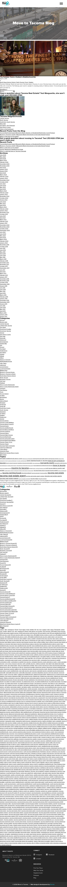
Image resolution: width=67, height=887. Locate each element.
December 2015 (4, 300)
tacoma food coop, (12, 800)
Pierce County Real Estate (7, 385)
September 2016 (4, 284)
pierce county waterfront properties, (19, 764)
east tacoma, (33, 671)
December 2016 (4, 279)
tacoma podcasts (36, 473)
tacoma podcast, (18, 809)
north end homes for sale (40, 468)
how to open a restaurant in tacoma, (10, 705)
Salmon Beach (4, 401)
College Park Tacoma (6, 325)
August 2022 (3, 200)
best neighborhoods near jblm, (23, 646)
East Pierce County (5, 127)
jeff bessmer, (36, 712)
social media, (33, 778)
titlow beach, (27, 830)
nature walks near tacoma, (53, 742)
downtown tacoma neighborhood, (57, 669)
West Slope (3, 455)
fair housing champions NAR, (13, 676)
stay (1, 631)
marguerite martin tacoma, (23, 721)
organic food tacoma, (48, 753)
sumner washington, (53, 791)
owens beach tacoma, (18, 755)
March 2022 (3, 207)
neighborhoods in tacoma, (7, 746)
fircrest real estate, (18, 680)
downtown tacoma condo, (40, 669)
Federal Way (3, 343)
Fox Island (2, 349)
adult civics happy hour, (27, 635)
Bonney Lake (3, 322)
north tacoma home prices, (15, 752)
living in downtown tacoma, (42, 716)
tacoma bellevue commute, (49, 793)
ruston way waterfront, (27, 773)
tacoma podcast (26, 473)
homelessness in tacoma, (33, 694)
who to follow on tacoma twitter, (40, 843)
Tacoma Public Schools (6, 435)
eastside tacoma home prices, (55, 671)
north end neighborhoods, (24, 750)
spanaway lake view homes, (21, 786)
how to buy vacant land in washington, (54, 699)
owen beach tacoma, (6, 755)
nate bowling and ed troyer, (25, 742)
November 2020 (4, 227)
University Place (4, 451)
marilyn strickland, (47, 721)
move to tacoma (59, 465)
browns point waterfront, (18, 653)
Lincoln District (4, 367)
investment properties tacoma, (20, 708)
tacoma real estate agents (53, 476)
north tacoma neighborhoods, (31, 752)
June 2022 (3, 202)
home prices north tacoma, (18, 694)
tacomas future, (57, 823)
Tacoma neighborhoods (6, 428)
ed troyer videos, (13, 674)
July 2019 (2, 248)
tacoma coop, (28, 796)
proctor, (7, 768)
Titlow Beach (3, 449)
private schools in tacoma (9, 470)
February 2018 (4, 261)
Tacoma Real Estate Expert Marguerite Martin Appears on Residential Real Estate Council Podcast (27, 133)
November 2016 (4, 280)
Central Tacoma (4, 118)
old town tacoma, (5, 753)
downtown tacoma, (27, 669)
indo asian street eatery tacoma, (39, 707)
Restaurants (3, 397)
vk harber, (8, 834)
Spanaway (3, 412)
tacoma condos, (19, 796)
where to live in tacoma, (11, 843)
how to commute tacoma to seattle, (31, 701)
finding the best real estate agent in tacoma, (33, 678)
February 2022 (4, 209)
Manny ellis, (57, 719)
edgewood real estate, (40, 674)
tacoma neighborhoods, (18, 807)
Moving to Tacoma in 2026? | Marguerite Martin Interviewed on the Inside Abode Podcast (25, 134)
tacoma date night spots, (39, 796)
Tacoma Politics (4, 433)
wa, (25, 834)
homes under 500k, (39, 696)
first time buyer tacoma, (42, 680)
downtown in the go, (6, 667)
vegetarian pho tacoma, (47, 832)
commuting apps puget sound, (13, 660)
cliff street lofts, (46, 658)
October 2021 (4, 214)
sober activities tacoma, (7, 778)
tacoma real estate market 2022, (55, 814)
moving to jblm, (37, 737)
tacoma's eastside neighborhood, (37, 823)
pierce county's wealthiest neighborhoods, (42, 764)
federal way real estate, (47, 676)
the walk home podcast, (54, 825)
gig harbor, (20, 685)
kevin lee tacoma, (45, 712)
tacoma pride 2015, (56, 809)
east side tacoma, (24, 671)
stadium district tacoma (23, 470)
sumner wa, (44, 791)
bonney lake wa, (56, 651)
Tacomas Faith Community (7, 446)
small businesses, (59, 777)
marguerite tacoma (3, 465)
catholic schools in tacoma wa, (42, 655)
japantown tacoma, (5, 712)
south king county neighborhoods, (14, 782)
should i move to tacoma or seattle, (44, 777)
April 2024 (3, 173)
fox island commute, (16, 681)
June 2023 (3, 185)
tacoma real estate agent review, (45, 811)
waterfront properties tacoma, (41, 836)
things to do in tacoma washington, (56, 827)
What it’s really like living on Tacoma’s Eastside (13, 151)
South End (3, 404)
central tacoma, (55, 655)
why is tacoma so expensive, (58, 843)
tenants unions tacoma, (20, 825)
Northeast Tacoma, (45, 752)
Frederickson (3, 351)
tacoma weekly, (8, 823)
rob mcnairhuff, (40, 771)
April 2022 (3, 205)
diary (6, 629)
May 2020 (3, 236)
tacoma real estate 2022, (14, 811)
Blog (35, 878)
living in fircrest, (54, 716)
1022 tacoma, (47, 631)
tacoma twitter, (59, 820)
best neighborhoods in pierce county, (50, 644)
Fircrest (2, 347)
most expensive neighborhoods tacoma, (52, 734)
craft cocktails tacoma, (29, 664)
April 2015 (3, 311)
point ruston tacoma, (13, 766)
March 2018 (3, 259)
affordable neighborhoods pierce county (11, 458)
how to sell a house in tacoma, (55, 705)
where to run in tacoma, (24, 843)
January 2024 (4, 178)
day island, (49, 664)
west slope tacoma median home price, (38, 838)
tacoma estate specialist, (47, 798)
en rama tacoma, (60, 674)
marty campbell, (57, 721)
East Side (2, 336)
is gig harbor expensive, (36, 708)
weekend (20, 631)
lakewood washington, (31, 714)
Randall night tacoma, (20, 769)
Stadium (31, 82)
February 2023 (4, 192)
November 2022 (4, 196)
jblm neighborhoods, (26, 712)
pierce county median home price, (39, 759)
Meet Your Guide (38, 870)
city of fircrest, (37, 658)
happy (24, 629)
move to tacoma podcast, (17, 735)
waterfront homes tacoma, (49, 834)
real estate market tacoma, (47, 769)
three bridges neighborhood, (15, 830)
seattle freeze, (29, 775)
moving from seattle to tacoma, (23, 737)
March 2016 (3, 295)
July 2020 (3, 232)
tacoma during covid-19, (53, 796)
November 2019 (4, 244)
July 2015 (2, 306)
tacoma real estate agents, (16, 812)
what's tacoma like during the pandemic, (22, 841)
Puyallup (2, 395)
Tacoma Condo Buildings (7, 422)
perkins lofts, (13, 757)
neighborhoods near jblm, (7, 748)
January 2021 (3, 223)
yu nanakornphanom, (5, 845)
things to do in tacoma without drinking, (29, 829)
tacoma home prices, (11, 802)
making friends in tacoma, (36, 719)
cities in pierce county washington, (14, 658)
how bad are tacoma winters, (17, 698)
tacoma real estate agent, (28, 811)
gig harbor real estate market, (12, 687)
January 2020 (4, 243)
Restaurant (57, 629)
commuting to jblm (3, 460)
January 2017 (3, 277)
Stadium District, (42, 787)
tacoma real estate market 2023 (24, 478)
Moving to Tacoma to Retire (8, 374)
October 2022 (4, 198)
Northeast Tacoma (5, 379)
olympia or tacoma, (36, 753)
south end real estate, (21, 780)
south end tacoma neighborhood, (48, 780)
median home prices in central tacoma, (25, 726)
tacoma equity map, (34, 798)
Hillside (2, 356)
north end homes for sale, (10, 750)
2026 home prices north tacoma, (28, 633)
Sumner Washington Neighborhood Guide (11, 149)
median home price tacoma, (29, 725)
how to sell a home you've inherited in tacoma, (34, 705)
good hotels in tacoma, (38, 687)
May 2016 (2, 291)
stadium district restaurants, (27, 789)
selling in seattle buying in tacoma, (9, 777)
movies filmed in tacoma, (32, 735)
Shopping (2, 403)
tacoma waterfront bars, (48, 821)
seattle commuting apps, (18, 775)
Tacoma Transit (4, 444)
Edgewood (3, 340)
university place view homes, (39, 830)
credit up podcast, (41, 664)
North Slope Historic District (8, 82)
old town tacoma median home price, (20, 753)
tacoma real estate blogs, (31, 812)
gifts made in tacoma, (11, 685)
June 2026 (3, 155)
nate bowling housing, (39, 742)
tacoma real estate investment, (48, 812)
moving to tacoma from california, (9, 739)
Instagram (39, 855)
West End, (63, 836)
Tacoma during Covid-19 (6, 424)
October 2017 (4, 266)
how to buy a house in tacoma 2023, (32, 699)
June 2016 (3, 289)
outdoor (44, 629)
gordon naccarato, (33, 689)
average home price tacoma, (44, 638)
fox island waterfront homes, (26, 683)
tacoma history (30, 470)
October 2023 (4, 182)
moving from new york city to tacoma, (50, 735)
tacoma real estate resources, (46, 816)
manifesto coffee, (49, 719)
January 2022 (4, 210)
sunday (5, 631)
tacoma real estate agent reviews (35, 476)
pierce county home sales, (11, 759)
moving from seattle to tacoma (5, 468)
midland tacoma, (56, 728)
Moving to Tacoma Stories (7, 372)
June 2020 (3, 234)
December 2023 (4, 180)
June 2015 (3, 307)
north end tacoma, (37, 750)
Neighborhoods (38, 873)
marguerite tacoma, (36, 721)
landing (32, 629)
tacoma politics (43, 473)
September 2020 (5, 230)
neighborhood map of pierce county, (10, 744)
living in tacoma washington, (30, 717)
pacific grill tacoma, (30, 755)
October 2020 (4, 228)
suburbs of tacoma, (35, 791)
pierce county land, (24, 759)
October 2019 (4, 246)
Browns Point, (7, 653)
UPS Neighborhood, (52, 830)
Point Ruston (3, 390)
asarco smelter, (31, 638)
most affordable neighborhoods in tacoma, (38, 730)
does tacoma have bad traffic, (57, 665)
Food (20, 629)
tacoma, (61, 791)
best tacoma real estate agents (40, 458)
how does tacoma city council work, (35, 698)
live (38, 629)
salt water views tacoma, (49, 773)
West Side (3, 124)
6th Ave (2, 320)
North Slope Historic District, (58, 750)
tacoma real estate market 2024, (28, 816)
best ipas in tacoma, (16, 644)
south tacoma (16, 470)
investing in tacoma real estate (24, 463)
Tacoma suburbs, (9, 820)
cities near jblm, (28, 658)
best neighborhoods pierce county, (42, 646)
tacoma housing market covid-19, (48, 804)
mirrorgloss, (10, 730)
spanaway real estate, (56, 786)
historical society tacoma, (49, 692)
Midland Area (3, 370)
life (35, 629)
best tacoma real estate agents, (18, 651)
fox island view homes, (11, 683)
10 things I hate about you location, (33, 631)
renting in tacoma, (5, 771)
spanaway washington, (6, 787)
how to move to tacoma (11, 463)
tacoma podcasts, (28, 809)
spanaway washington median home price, (25, 787)
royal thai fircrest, (11, 773)
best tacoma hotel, (58, 647)
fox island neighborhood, (42, 681)
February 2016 (4, 297)
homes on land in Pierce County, (25, 696)
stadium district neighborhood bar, (9, 789)
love (40, 629)
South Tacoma (4, 410)
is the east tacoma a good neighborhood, (54, 710)
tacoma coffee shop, (45, 794)
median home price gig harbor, (55, 723)
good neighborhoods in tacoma (37, 461)
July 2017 (2, 270)
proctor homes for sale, (16, 768)
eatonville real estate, (25, 673)
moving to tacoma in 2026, (11, 741)
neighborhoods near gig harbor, (50, 746)
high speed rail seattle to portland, (33, 690)
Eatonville (2, 338)
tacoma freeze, (22, 800)
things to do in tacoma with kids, (9, 829)
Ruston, (18, 773)
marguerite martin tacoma (60, 463)
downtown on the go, (18, 667)
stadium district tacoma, (42, 789)
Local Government (5, 369)
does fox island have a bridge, (26, 665)
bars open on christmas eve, (30, 640)
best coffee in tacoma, (52, 642)
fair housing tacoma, (27, 676)
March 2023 (3, 191)
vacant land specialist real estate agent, (19, 832)
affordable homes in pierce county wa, (44, 635)
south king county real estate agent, (34, 782)
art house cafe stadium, (20, 638)
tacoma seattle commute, (49, 818)
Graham (2, 354)
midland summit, (47, 728)
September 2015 (4, 302)
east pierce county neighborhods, (9, 671)
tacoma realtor (34, 478)
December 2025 (4, 164)
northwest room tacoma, (58, 752)
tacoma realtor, (59, 816)
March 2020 (3, 239)
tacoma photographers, (32, 807)
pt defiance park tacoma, (46, 768)
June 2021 (3, 216)
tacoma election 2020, (22, 798)
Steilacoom (3, 417)
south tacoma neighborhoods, (41, 784)
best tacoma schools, (45, 651)
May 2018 (2, 257)
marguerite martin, (10, 721)
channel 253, (17, 656)
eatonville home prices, (12, 673)
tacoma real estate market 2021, (37, 814)
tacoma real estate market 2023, (9, 816)
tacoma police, (37, 809)
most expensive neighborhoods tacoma (42, 465)
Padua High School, (41, 755)
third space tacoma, (46, 829)
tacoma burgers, (20, 794)
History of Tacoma (5, 359)
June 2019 (3, 250)
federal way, (36, 676)
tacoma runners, (27, 818)
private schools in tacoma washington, (45, 766)
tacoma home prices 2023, (40, 802)
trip (13, 631)
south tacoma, (49, 782)
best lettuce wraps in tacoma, (30, 644)
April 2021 (3, 218)
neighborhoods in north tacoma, (30, 744)
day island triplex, (13, 665)
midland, (40, 728)
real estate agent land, (32, 769)
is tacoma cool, (29, 710)
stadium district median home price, (57, 787)
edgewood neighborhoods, (26, 674)
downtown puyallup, (29, 667)
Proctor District (4, 394)
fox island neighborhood (11, 460)
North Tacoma (20, 82)
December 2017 (4, 262)
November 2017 (4, 264)
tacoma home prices (39, 470)
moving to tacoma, (60, 737)
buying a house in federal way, (56, 653)
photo (52, 629)
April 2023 (3, 189)
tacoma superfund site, (20, 820)
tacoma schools (43, 478)
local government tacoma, (45, 717)
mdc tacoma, (8, 723)
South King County (5, 408)
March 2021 (3, 219)
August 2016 (3, 286)
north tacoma (49, 468)
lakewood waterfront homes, (46, 714)
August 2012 (3, 316)
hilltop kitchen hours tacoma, (12, 692)
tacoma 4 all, (3, 793)
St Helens (2, 413)
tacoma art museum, (26, 793)
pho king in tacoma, (27, 757)
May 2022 (3, 203)
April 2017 (3, 271)
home (27, 629)
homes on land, (11, 696)
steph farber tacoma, (55, 789)
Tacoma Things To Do (6, 442)
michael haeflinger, (18, 728)
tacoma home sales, (6, 804)
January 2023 (4, 194)
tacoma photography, (45, 807)
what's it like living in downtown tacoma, (41, 839)
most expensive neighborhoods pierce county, (28, 734)
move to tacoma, (5, 735)
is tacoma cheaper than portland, (15, 710)
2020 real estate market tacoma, (9, 633)
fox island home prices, (28, 681)
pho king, (19, 757)
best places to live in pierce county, (10, 647)
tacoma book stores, (9, 794)
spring (62, 629)
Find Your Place (38, 868)
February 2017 (4, 275)
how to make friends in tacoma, (20, 703)
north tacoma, (4, 752)
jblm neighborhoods (36, 463)
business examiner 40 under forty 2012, (37, 653)
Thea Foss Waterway (6, 447)
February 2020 (4, 241)
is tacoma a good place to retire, (52, 708)
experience (11, 629)
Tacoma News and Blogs (7, 429)
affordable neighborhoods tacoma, (38, 637)
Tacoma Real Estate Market (7, 440)
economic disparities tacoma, (40, 673)
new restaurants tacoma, (44, 748)
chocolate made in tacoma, (48, 656)
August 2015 (3, 304)
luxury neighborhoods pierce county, (19, 719)
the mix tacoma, (42, 825)
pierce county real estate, (31, 760)
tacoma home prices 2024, (55, 802)
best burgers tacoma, (27, 642)
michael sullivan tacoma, (31, 728)
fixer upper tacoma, (54, 680)
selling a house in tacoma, (56, 775)
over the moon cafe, (60, 753)
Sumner (2, 419)
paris (48, 629)
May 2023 (3, 187)
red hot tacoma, (59, 769)
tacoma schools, (37, 818)
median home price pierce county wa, (10, 725)
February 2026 (4, 162)
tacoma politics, (46, 809)
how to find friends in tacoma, (50, 701)
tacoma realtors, (4, 818)
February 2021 (4, 221)
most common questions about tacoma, (20, 732)
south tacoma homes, (10, 784)
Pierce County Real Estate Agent (9, 386)
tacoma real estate (56, 473)
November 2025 (4, 166)
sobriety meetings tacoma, (21, 778)
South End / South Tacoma (7, 122)
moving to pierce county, (48, 737)
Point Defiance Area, (59, 764)
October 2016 (4, 282)
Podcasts (2, 388)
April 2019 (3, 254)
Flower (16, 629)
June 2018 (3, 255)
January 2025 (4, 169)
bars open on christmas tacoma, (47, 640)
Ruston (2, 399)
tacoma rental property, (16, 818)
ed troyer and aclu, (53, 673)
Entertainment (4, 342)
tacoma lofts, (11, 805)
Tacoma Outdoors (5, 431)
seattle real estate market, (41, 775)
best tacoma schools (53, 458)
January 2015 (3, 314)
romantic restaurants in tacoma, (53, 771)
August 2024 (4, 171)
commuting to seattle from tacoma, (21, 662)
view (16, 631)
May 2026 (3, 157)
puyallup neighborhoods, (7, 769)
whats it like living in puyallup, (42, 841)
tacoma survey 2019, (33, 820)
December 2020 (4, 225)
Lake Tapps (3, 363)
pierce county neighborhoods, (15, 760)
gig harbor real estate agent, (46, 685)
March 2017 (3, 273)
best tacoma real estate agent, (38, 649)
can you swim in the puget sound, (24, 655)
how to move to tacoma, (36, 703)
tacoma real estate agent (13, 475)
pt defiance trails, (59, 768)
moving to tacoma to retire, (27, 741)
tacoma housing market (51, 470)
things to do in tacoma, (40, 827)
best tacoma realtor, (33, 651)
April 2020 (3, 237)
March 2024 (3, 175)
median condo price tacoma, (20, 723)
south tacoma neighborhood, (25, 784)
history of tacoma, (61, 692)
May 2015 (2, 309)
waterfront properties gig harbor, (23, 836)
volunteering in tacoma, (17, 834)
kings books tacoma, (56, 712)
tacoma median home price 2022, (25, 805)
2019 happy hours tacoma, (58, 631)
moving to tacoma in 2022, (45, 739)
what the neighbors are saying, (21, 839)
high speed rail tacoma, (49, 690)
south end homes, (56, 778)
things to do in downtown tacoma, (23, 827)
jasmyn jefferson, (16, 712)
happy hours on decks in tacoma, (14, 690)
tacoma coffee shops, (57, 794)
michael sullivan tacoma (11, 465)
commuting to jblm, (5, 662)
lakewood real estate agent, (17, 714)
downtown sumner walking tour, (13, 669)
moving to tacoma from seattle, (28, 739)
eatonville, (3, 673)
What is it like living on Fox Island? (9, 136)
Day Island (3, 327)
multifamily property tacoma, (54, 741)
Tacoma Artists (4, 421)
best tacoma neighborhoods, (21, 649)
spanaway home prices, (6, 786)
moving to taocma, (40, 741)
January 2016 (3, 298)
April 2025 (3, 167)
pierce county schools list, (24, 762)
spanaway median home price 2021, (39, 786)
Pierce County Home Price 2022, (42, 757)
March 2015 (3, 313)
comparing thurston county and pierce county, (44, 662)
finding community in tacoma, (12, 678)
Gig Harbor (3, 352)
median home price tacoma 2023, (46, 725)
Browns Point (61, 458)
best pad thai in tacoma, (58, 646)
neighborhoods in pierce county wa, (49, 744)
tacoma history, (54, 800)
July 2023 (2, 184)
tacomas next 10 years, (6, 825)
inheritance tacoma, (54, 707)
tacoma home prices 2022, (25, 802)
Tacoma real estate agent (7, 438)
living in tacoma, (17, 717)
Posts (26, 82)
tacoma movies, (39, 805)
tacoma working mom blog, (20, 823)
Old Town (2, 381)
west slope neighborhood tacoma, (17, 838)
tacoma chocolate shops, (32, 794)
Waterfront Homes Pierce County (9, 453)
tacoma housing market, (32, 804)
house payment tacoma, (52, 696)
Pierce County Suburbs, (38, 762)
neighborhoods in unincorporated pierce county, (28, 746)
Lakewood (3, 365)
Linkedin (38, 859)
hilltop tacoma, (37, 692)
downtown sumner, (40, 667)
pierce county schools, (10, 762)
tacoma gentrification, (33, 800)
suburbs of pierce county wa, (21, 791)
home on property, (5, 694)
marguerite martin (47, 463)
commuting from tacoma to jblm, (31, 660)
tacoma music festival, (50, 805)
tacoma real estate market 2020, (18, 814)
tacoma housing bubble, (18, 804)
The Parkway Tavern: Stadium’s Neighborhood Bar (18, 77)
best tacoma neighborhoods (28, 458)
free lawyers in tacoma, (41, 683)
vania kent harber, (36, 832)
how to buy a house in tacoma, (13, 699)
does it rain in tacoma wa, (42, 665)
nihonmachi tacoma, (56, 748)
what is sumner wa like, (55, 838)
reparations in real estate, (17, 771)
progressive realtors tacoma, (31, 768)
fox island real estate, (55, 681)
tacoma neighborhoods (11, 473)
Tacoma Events (4, 426)
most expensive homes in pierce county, (43, 732)
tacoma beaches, (37, 793)
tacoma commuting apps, (7, 796)
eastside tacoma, (42, 671)
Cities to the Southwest (6, 129)
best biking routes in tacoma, (13, 642)
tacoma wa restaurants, (34, 821)
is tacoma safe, (38, 710)
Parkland (2, 383)
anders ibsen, (51, 637)
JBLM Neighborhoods (6, 361)
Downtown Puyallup (5, 329)
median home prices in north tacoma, (46, 726)
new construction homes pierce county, (25, 748)
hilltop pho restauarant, (26, 692)
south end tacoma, (33, 780)
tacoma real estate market (9, 479)
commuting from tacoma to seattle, (51, 660)
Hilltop (2, 358)
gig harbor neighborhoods (21, 460)
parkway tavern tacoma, (53, 755)
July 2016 (2, 288)
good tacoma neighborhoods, (19, 689)
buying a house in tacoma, (7, 655)
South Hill (2, 406)
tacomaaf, (50, 823)
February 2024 (4, 176)
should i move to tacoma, (26, 777)
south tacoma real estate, (57, 784)
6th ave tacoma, (15, 635)
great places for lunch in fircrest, (47, 689)
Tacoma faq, (58, 798)
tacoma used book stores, (7, 821)
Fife (1, 345)
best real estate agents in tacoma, (30, 647)
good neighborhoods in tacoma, (54, 687)
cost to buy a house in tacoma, (13, 664)
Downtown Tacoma (5, 331)
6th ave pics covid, (5, 635)
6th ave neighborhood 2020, (58, 633)
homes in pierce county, (47, 694)
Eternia (42, 884)
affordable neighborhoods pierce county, (16, 637)
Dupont (2, 333)
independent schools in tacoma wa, (20, 707)
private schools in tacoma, (26, 766)
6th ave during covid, (44, 633)
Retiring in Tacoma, (30, 771)
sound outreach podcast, (44, 778)
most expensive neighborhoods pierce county (25, 465)
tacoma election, (10, 798)
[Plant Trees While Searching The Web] (33, 58)
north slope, (46, 750)
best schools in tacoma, (46, 647)
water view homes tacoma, (34, 834)
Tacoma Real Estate (5, 437)
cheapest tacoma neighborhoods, (30, 656)
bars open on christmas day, (14, 640)
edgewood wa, (51, 674)
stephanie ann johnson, (6, 791)
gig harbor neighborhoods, (30, 685)
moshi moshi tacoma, (20, 730)
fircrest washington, (29, 680)
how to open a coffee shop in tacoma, (54, 703)
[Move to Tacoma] (6, 3)
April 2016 (3, 293)
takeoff (9, 631)
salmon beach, (38, 773)
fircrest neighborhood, (52, 678)
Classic (2, 629)
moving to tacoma (20, 468)
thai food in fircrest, (32, 825)
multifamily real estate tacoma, (9, 742)
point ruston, (3, 766)
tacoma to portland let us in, (47, 820)
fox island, (7, 681)
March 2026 (3, 160)
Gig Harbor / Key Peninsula (7, 125)
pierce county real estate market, (47, 760)
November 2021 (4, 212)
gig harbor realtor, (26, 687)
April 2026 (3, 158)
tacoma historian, (45, 800)
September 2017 (4, 268)
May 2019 (2, 252)
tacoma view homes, (21, 821)
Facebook (51, 855)
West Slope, (3, 838)
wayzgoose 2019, (55, 836)
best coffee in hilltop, (40, 642)
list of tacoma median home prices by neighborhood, (20, 716)
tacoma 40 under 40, (13, 793)
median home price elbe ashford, (38, 723)
